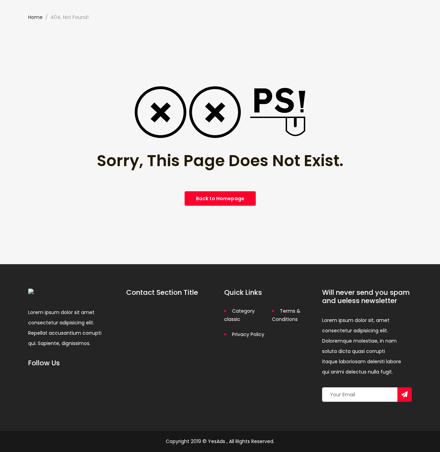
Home (35, 17)
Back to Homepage (220, 198)
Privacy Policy (248, 334)
